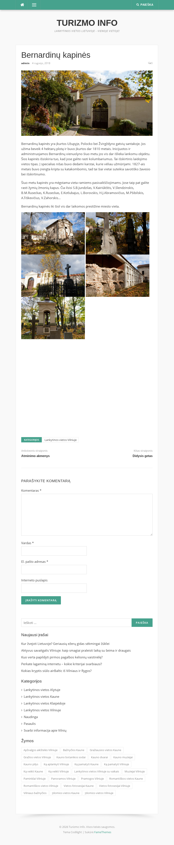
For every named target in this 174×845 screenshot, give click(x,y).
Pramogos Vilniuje (92, 778)
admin (25, 63)
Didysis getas (143, 456)
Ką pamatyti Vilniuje (116, 764)
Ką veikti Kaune (33, 771)
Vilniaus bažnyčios (35, 793)
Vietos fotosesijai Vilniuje (114, 786)
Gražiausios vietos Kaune (105, 750)
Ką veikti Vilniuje (58, 771)
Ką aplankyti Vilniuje (56, 764)
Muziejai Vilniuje (135, 771)
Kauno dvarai (99, 757)
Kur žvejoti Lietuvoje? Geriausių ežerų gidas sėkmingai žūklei (65, 643)
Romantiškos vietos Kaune (126, 778)
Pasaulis (30, 723)
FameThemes (102, 832)
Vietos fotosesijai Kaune (79, 786)
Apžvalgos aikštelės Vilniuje (41, 750)
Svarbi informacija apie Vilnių (45, 730)
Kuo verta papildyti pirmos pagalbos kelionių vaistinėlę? (61, 657)
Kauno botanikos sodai (71, 757)
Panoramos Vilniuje (63, 778)
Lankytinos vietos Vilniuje (61, 440)
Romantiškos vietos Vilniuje (41, 786)
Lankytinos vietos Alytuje (42, 690)
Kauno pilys (31, 764)
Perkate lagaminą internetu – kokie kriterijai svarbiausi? (61, 664)
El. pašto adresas (34, 561)
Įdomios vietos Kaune (65, 793)
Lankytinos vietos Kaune (41, 696)
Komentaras (31, 490)
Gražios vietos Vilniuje (37, 757)
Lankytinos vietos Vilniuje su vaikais (96, 771)
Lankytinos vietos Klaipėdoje (44, 703)
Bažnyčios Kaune (73, 750)
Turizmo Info (87, 23)
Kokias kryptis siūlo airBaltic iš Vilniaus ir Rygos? (56, 671)
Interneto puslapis (34, 580)
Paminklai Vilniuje (35, 778)
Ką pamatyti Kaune (86, 764)
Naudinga (31, 717)
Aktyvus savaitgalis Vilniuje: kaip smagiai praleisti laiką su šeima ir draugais (76, 650)
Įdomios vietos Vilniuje (99, 793)
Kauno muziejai (123, 757)
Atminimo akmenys (35, 456)
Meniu (33, 5)
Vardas (27, 543)
